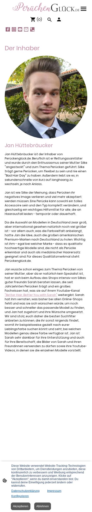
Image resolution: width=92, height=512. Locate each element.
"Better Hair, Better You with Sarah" (31, 295)
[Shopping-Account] (59, 19)
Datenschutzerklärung (25, 491)
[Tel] (32, 29)
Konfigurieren (20, 496)
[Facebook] (8, 29)
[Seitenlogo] (46, 7)
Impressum (54, 491)
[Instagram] (14, 29)
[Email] (26, 29)
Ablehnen (42, 506)
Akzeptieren (20, 506)
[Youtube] (20, 29)
